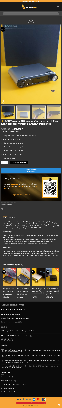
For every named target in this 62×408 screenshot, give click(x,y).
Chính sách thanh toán (8, 388)
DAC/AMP (35, 19)
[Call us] (11, 340)
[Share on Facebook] (2, 208)
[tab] (5, 217)
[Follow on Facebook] (2, 340)
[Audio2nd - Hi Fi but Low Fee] (30, 6)
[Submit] (57, 13)
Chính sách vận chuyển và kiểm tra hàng (13, 384)
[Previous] (4, 64)
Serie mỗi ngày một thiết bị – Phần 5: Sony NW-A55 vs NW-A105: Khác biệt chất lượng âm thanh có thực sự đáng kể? (32, 351)
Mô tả (5, 217)
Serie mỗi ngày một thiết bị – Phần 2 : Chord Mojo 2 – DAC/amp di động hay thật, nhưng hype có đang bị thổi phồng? (32, 366)
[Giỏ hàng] (58, 7)
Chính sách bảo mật (7, 377)
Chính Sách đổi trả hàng (8, 381)
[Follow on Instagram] (5, 340)
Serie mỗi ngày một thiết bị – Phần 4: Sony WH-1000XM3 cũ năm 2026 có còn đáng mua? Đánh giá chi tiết (32, 356)
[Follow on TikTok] (8, 340)
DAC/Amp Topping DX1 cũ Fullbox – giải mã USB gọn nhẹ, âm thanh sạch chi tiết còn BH (38, 291)
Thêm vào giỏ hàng (19, 162)
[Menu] (4, 7)
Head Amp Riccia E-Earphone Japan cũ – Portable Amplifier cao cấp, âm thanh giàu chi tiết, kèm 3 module (23, 292)
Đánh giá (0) (12, 217)
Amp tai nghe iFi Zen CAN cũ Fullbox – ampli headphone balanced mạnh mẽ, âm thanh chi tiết (8, 291)
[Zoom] (3, 101)
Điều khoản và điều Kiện (8, 392)
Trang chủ (28, 19)
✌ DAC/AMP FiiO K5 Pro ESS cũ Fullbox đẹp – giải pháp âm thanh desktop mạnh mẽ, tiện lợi (52, 291)
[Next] (57, 64)
